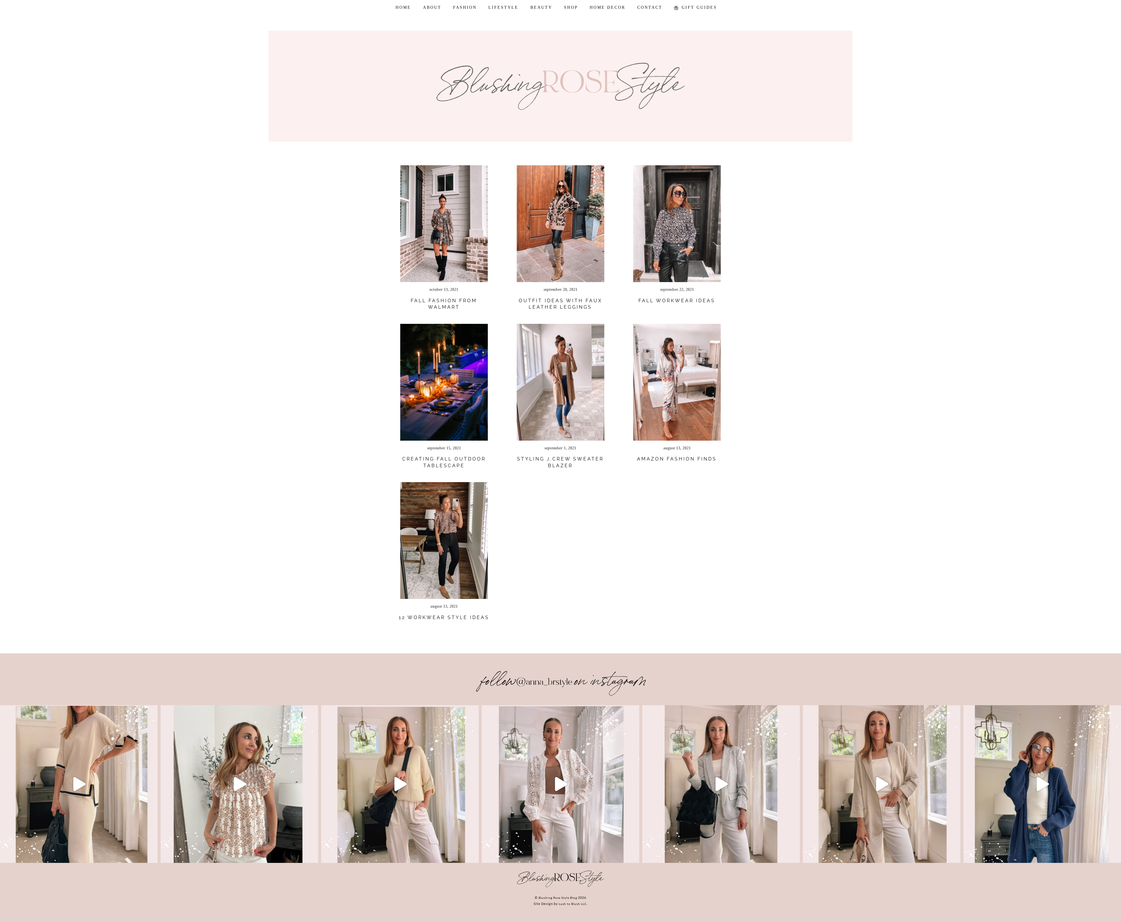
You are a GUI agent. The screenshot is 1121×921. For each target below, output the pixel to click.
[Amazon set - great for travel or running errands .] (79, 784)
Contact (649, 7)
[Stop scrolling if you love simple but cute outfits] (721, 784)
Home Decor (607, 7)
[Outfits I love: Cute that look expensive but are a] (400, 784)
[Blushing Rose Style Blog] (560, 887)
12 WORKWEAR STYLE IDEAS (444, 617)
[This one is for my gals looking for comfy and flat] (1042, 784)
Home (403, 7)
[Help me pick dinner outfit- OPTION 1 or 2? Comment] (560, 784)
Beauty (541, 7)
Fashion (465, 7)
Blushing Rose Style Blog (558, 897)
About (432, 7)
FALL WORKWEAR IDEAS (676, 300)
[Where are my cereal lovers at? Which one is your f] (881, 784)
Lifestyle (503, 7)
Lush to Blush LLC (573, 904)
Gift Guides (698, 7)
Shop (571, 7)
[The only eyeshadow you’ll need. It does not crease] (239, 784)
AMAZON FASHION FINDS (677, 459)
